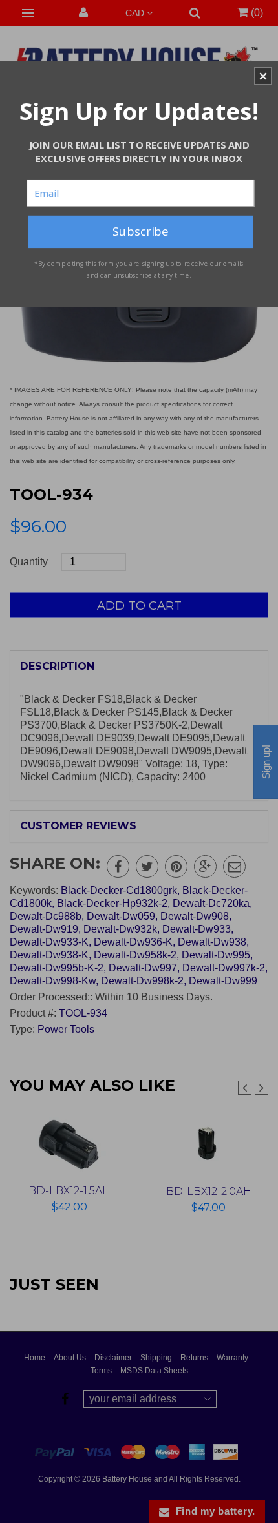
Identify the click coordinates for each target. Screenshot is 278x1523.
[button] (263, 76)
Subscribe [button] (140, 231)
